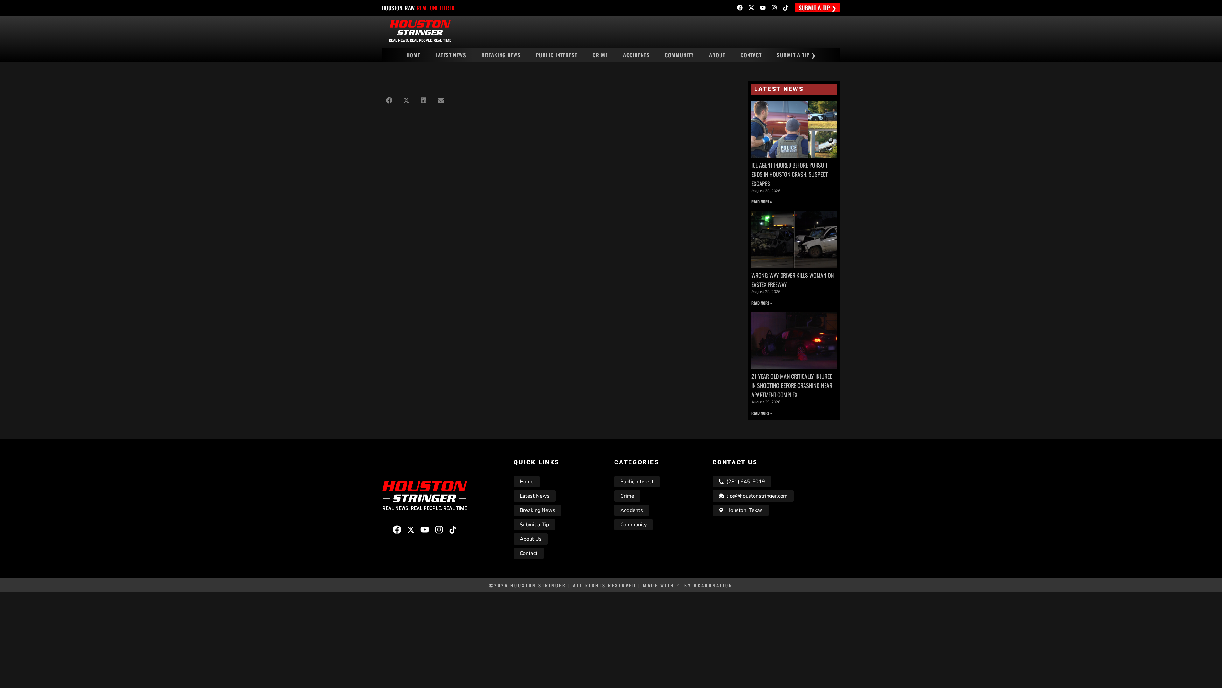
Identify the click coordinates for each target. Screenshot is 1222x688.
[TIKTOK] (786, 8)
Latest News (450, 55)
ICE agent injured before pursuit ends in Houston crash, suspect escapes (789, 174)
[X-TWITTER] (751, 8)
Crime (600, 55)
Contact (751, 55)
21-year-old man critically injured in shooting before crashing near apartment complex (791, 385)
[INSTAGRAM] (774, 8)
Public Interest (556, 55)
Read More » (761, 201)
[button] (389, 100)
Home (413, 55)
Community (679, 55)
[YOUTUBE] (763, 8)
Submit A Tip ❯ (796, 55)
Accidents (636, 55)
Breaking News (501, 55)
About (717, 55)
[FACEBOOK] (740, 8)
